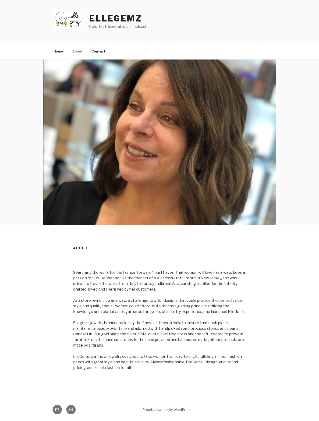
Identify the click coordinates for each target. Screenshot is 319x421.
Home (58, 51)
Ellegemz (115, 18)
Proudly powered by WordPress (166, 410)
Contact (98, 51)
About (77, 51)
